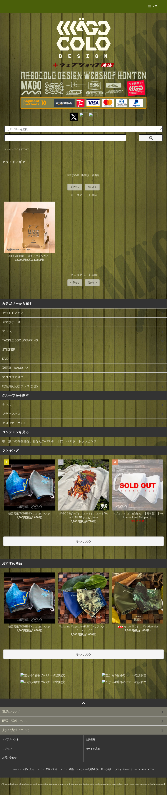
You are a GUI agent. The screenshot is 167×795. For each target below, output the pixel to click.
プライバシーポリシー (126, 769)
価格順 (85, 175)
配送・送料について (55, 769)
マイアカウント (10, 739)
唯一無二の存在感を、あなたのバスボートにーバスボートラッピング (49, 441)
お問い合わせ (9, 757)
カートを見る (93, 748)
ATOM (151, 769)
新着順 (96, 175)
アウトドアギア (21, 149)
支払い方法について (32, 769)
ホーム (7, 149)
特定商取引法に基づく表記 (98, 769)
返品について (75, 769)
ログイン (7, 748)
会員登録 (90, 739)
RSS (144, 769)
